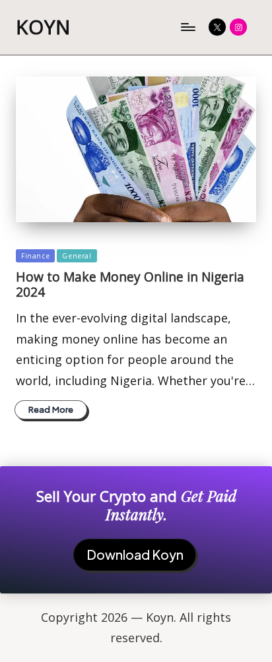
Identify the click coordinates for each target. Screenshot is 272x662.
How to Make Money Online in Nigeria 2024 (130, 284)
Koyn (43, 27)
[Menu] (187, 27)
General (76, 255)
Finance (35, 255)
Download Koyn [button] (135, 554)
